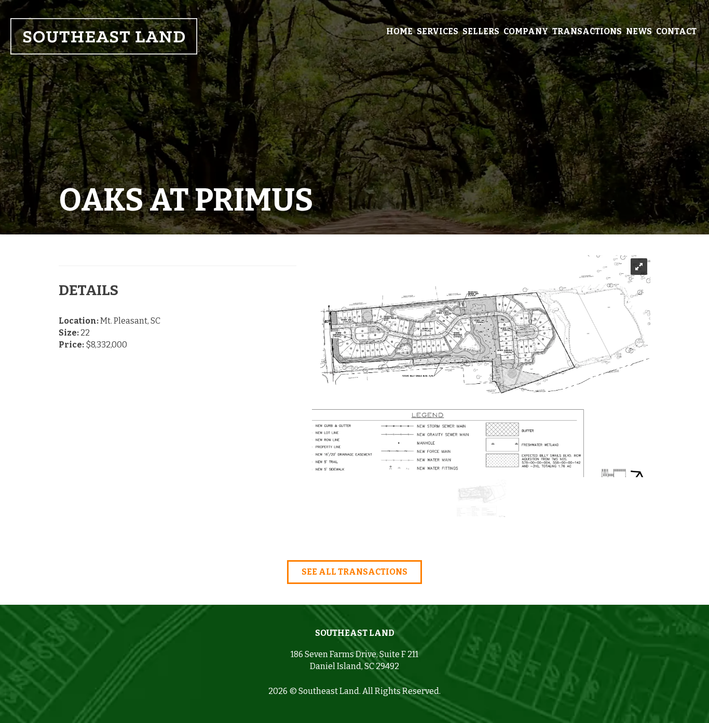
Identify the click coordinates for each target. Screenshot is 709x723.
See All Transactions (354, 572)
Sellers (480, 31)
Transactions (587, 31)
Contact (676, 31)
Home (399, 31)
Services (437, 31)
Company (525, 31)
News (639, 31)
